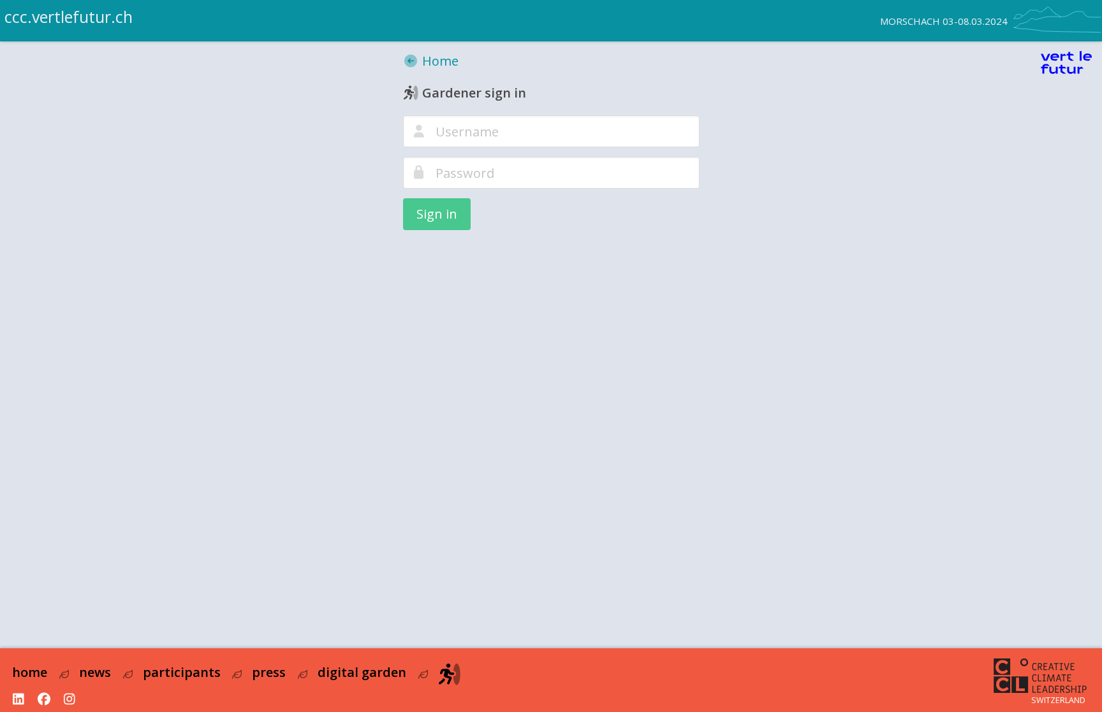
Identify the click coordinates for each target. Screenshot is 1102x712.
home (29, 672)
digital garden (362, 672)
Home (439, 60)
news (95, 672)
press (269, 672)
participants (182, 672)
